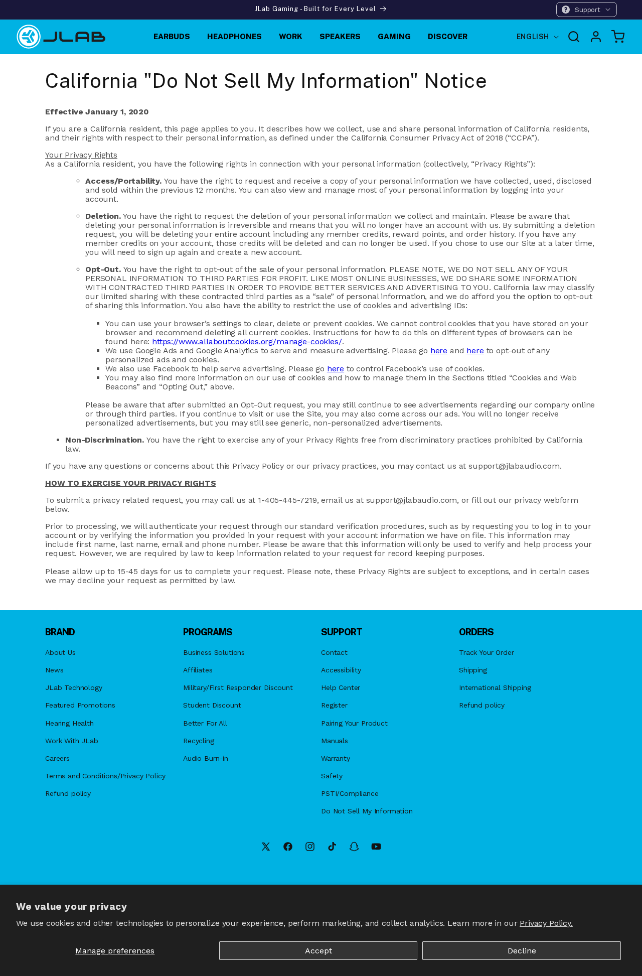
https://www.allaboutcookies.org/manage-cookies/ (247, 341)
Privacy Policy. (546, 923)
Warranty (335, 758)
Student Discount (212, 705)
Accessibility (341, 670)
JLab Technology (73, 687)
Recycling (198, 741)
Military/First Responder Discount (238, 687)
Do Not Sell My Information (367, 811)
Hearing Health (69, 723)
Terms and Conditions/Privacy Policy (105, 776)
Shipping (473, 670)
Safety (332, 776)
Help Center (340, 687)
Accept (318, 950)
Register (334, 705)
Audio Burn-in (205, 758)
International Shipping (495, 687)
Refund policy (68, 793)
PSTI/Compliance (350, 793)
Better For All (205, 723)
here (438, 350)
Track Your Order (486, 652)
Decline (522, 950)
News (54, 670)
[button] (586, 9)
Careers (57, 758)
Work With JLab (71, 741)
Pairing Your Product (354, 723)
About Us (60, 652)
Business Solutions (214, 652)
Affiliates (197, 670)
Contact (334, 652)
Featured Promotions (80, 705)
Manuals (334, 741)
